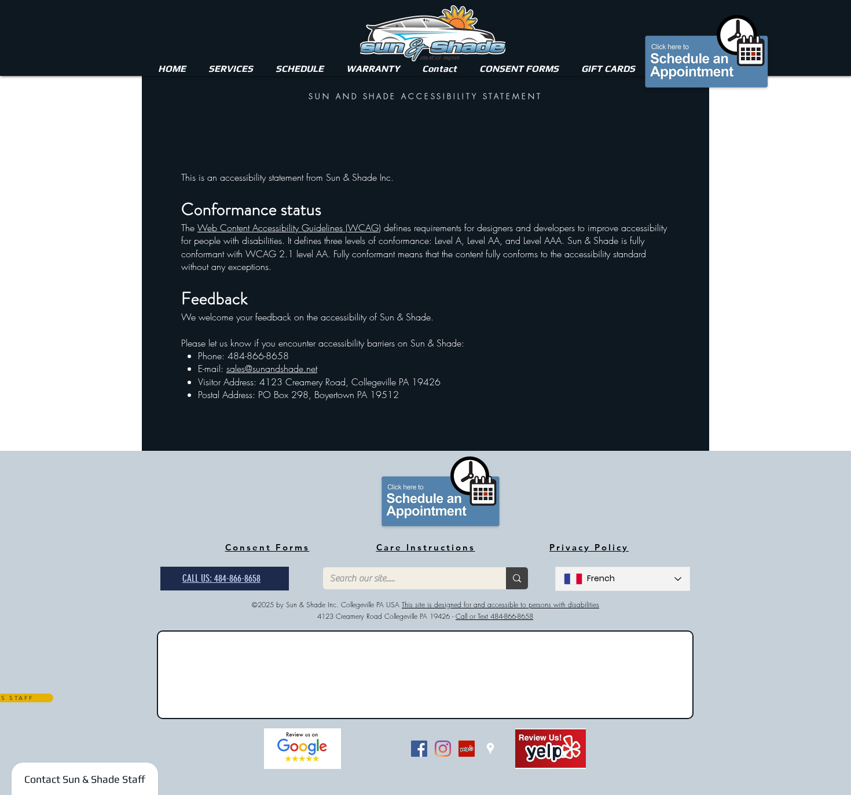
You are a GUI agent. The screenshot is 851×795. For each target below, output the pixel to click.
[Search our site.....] (517, 578)
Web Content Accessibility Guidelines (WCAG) (289, 227)
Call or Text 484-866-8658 (494, 616)
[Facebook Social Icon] (419, 749)
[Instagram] (443, 749)
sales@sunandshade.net (271, 368)
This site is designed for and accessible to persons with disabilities (500, 605)
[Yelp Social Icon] (466, 749)
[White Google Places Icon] (490, 749)
